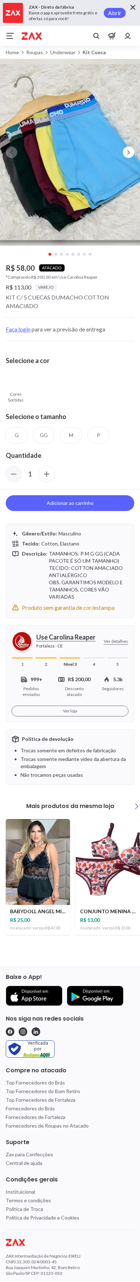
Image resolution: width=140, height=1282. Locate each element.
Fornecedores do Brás (30, 1108)
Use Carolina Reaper (65, 637)
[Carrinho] (112, 36)
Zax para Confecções (29, 1154)
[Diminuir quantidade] (14, 474)
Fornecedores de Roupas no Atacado (47, 1126)
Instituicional (20, 1192)
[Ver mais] (137, 806)
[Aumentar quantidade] (47, 474)
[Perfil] (128, 36)
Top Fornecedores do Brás (35, 1082)
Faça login (18, 329)
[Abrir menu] (10, 36)
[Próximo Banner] (128, 152)
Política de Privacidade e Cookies (42, 1217)
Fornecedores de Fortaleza (35, 1117)
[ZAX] (32, 36)
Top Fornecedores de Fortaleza (40, 1100)
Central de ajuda (24, 1163)
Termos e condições (28, 1200)
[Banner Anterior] (11, 152)
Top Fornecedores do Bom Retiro (43, 1091)
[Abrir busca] (96, 36)
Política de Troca (24, 1209)
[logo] (70, 1242)
